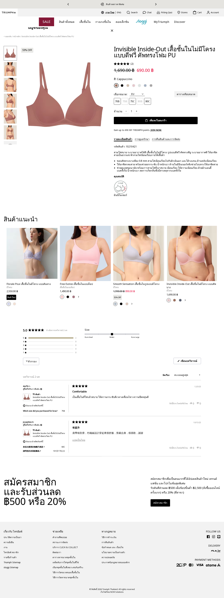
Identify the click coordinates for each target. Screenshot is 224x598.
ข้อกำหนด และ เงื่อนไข (112, 547)
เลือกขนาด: (120, 94)
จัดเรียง (166, 375)
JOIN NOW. (156, 130)
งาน (5, 547)
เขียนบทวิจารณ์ (190, 361)
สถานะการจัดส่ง (60, 542)
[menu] (113, 12)
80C (148, 101)
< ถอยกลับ (8, 36)
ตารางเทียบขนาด (186, 94)
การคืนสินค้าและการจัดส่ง (166, 139)
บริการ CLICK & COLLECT (65, 547)
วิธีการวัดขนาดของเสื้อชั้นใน (66, 572)
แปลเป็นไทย (78, 440)
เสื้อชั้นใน (85, 22)
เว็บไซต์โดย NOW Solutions (112, 592)
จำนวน (118, 111)
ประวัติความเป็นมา (12, 537)
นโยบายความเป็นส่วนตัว (113, 552)
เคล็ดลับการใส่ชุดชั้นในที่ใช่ (66, 562)
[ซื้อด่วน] (53, 281)
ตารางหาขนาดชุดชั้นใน (64, 557)
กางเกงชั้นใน (103, 22)
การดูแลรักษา (142, 139)
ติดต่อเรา (57, 552)
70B (117, 101)
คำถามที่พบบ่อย (60, 537)
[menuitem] (110, 12)
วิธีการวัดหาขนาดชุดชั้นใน (65, 577)
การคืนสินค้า (108, 542)
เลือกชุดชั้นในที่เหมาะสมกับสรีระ (68, 567)
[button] (123, 64)
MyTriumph (161, 22)
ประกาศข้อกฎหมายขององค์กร (116, 562)
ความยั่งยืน (9, 542)
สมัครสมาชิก (160, 502)
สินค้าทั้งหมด (67, 22)
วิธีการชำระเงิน (109, 537)
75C (132, 101)
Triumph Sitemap (12, 562)
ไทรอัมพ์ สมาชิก (11, 552)
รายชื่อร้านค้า (10, 557)
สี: (123, 79)
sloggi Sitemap (11, 567)
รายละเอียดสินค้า (123, 139)
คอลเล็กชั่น (122, 22)
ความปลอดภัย (108, 557)
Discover (179, 22)
